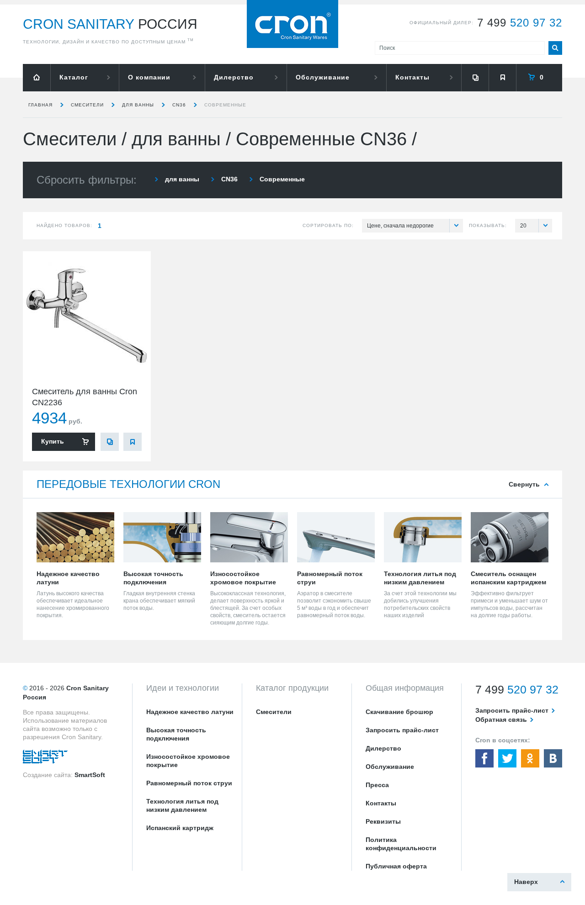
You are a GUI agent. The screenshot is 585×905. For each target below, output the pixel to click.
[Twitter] (507, 758)
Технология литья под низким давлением (182, 805)
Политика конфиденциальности (401, 844)
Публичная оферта (396, 866)
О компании (149, 77)
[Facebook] (484, 758)
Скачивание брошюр (399, 711)
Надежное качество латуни (190, 711)
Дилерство (234, 77)
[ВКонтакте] (553, 758)
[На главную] (36, 77)
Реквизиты (383, 821)
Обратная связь (501, 719)
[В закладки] (132, 442)
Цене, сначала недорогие (400, 225)
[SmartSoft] (45, 759)
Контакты (412, 77)
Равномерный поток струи (189, 783)
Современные (225, 104)
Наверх (526, 881)
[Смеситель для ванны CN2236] (87, 315)
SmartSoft (89, 774)
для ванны (138, 104)
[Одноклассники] (530, 758)
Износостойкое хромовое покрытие (188, 760)
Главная (40, 104)
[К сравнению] (110, 442)
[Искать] (555, 48)
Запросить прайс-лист (402, 730)
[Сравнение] (475, 77)
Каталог (73, 77)
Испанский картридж (179, 827)
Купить (52, 441)
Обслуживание (323, 77)
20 (523, 225)
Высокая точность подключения (176, 734)
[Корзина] (539, 77)
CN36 (179, 104)
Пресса (377, 785)
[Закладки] (502, 77)
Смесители (87, 104)
